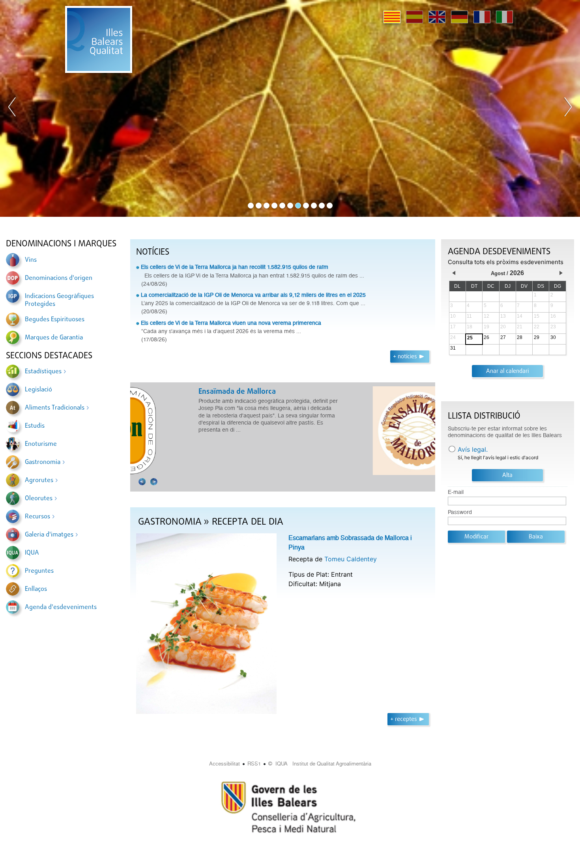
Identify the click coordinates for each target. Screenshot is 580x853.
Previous (12, 108)
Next (567, 108)
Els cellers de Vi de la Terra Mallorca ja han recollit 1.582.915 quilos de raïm (234, 267)
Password (460, 512)
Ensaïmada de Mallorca (176, 392)
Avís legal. (473, 449)
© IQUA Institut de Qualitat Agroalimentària (319, 764)
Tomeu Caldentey (350, 559)
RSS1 (254, 764)
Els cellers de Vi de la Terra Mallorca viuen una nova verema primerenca (231, 323)
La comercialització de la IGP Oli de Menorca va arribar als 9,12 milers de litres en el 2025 (253, 295)
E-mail (456, 492)
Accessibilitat (224, 764)
